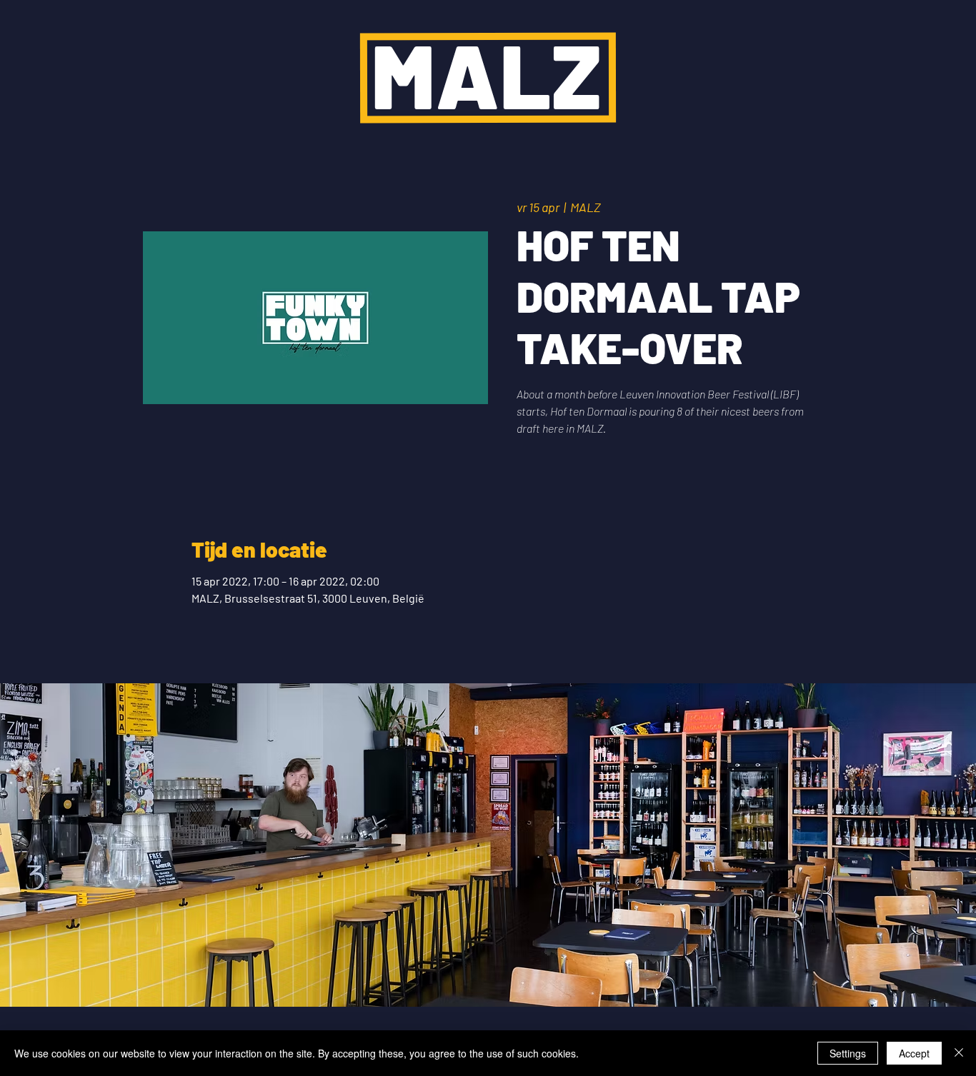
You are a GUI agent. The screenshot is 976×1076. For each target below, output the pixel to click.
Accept (914, 1053)
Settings (848, 1053)
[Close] (958, 1053)
